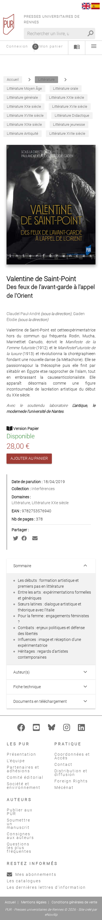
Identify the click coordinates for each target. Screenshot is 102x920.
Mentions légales (33, 902)
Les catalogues (24, 881)
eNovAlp (51, 915)
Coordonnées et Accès (72, 756)
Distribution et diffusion (71, 773)
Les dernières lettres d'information (46, 887)
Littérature (21, 503)
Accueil (10, 902)
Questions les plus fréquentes (19, 848)
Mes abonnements (35, 874)
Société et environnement (24, 786)
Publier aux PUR (20, 812)
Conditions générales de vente (74, 902)
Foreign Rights (71, 781)
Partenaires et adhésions (23, 769)
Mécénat (64, 787)
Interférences (43, 488)
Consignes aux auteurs (20, 836)
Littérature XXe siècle (50, 503)
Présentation (21, 754)
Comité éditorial (25, 777)
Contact (63, 764)
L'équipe (16, 761)
